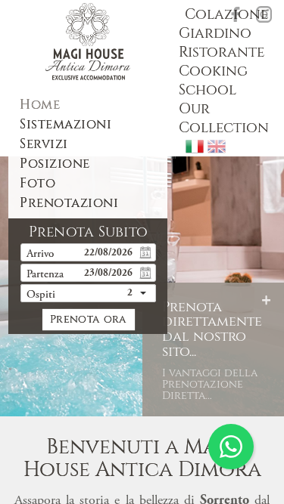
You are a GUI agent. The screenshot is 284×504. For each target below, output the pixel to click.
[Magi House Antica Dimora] (87, 41)
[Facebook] (235, 14)
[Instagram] (264, 14)
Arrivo (40, 254)
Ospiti (41, 295)
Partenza (45, 274)
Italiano (195, 146)
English (217, 146)
